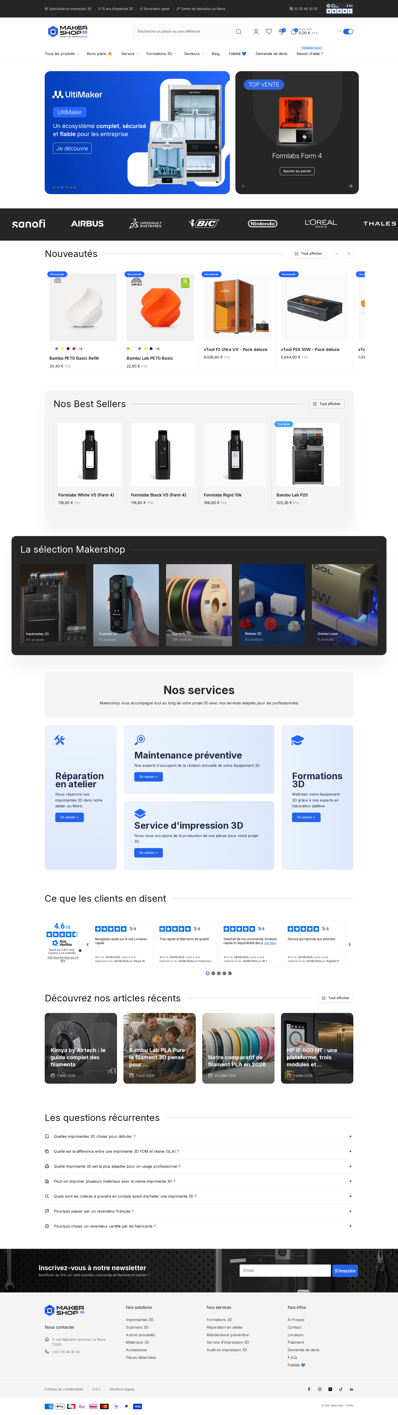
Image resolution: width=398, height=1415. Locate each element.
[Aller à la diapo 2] (58, 187)
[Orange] (128, 348)
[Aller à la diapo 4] (66, 187)
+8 (80, 348)
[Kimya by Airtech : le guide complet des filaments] (81, 1048)
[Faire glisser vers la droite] (348, 254)
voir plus (270, 943)
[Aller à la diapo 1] (54, 187)
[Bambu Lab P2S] (308, 478)
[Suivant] (350, 186)
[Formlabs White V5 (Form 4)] (90, 478)
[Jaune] (62, 348)
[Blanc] (51, 348)
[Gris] (56, 348)
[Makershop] (64, 1314)
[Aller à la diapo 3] (62, 187)
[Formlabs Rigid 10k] (236, 478)
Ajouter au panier (297, 171)
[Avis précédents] (88, 944)
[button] (313, 31)
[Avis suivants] (349, 944)
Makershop (337, 1405)
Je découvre (72, 148)
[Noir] (68, 348)
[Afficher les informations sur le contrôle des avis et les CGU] (80, 950)
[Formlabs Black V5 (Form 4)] (163, 478)
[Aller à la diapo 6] (75, 187)
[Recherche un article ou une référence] (238, 31)
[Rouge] (74, 348)
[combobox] (189, 31)
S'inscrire (345, 1270)
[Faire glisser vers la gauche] (336, 254)
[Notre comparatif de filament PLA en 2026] (238, 1048)
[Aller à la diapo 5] (71, 187)
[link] (303, 8)
